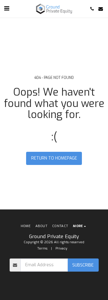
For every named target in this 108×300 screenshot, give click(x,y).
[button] (7, 8)
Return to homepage (54, 158)
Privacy (61, 248)
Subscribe (83, 265)
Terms (42, 248)
